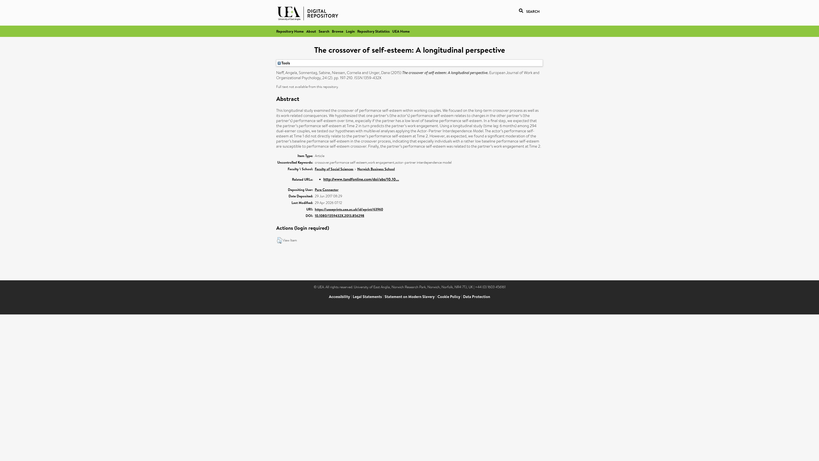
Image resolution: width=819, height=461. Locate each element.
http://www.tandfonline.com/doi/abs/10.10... (361, 179)
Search (324, 31)
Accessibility (339, 296)
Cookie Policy (448, 296)
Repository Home (290, 31)
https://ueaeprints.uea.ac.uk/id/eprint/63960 (349, 209)
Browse (337, 31)
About (311, 31)
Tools (285, 63)
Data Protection (476, 296)
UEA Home (401, 31)
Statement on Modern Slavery (410, 296)
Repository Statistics (373, 31)
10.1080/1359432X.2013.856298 (339, 215)
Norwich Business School (376, 169)
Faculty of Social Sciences (334, 169)
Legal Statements (367, 296)
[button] (279, 240)
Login (350, 31)
